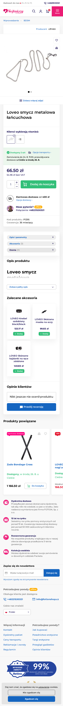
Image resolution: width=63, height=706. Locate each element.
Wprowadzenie (11, 20)
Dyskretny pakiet (12, 634)
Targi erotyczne (41, 639)
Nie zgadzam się (31, 692)
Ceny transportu (12, 639)
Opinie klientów (41, 649)
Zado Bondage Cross (19, 464)
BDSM (27, 20)
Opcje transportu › (42, 152)
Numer (11, 184)
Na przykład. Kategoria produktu (29, 30)
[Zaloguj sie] (40, 11)
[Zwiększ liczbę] (17, 183)
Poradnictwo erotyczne (45, 634)
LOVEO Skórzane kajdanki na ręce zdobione (18, 358)
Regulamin (9, 649)
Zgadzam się (31, 699)
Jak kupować (39, 629)
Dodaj (20, 334)
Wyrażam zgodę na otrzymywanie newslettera (25, 579)
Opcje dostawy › (24, 200)
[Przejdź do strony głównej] (13, 11)
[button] (34, 11)
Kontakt (7, 629)
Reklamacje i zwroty (14, 644)
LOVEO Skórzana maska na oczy (44, 320)
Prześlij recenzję (33, 406)
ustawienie (43, 687)
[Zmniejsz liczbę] (17, 186)
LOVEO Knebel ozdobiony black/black (18, 321)
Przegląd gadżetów (43, 644)
